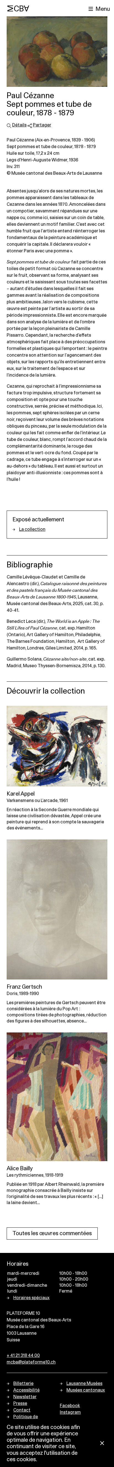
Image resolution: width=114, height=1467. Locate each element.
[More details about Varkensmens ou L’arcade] (57, 746)
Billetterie (23, 1383)
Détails (19, 125)
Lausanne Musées (84, 1383)
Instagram (70, 1412)
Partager (42, 125)
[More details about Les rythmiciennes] (57, 1096)
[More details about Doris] (57, 909)
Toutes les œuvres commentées (52, 1233)
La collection (32, 529)
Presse (20, 1403)
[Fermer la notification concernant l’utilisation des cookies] (102, 1443)
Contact (21, 1410)
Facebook (70, 1405)
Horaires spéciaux (31, 1298)
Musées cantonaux (85, 1390)
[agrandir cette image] (57, 51)
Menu (102, 9)
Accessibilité (26, 1390)
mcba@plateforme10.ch (31, 1362)
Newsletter (25, 1397)
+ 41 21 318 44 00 (23, 1355)
